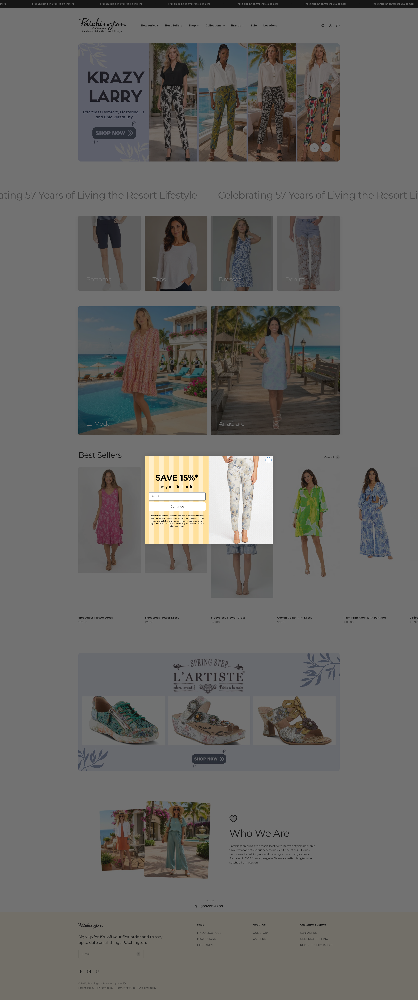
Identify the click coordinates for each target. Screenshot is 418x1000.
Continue (177, 506)
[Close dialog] (268, 460)
